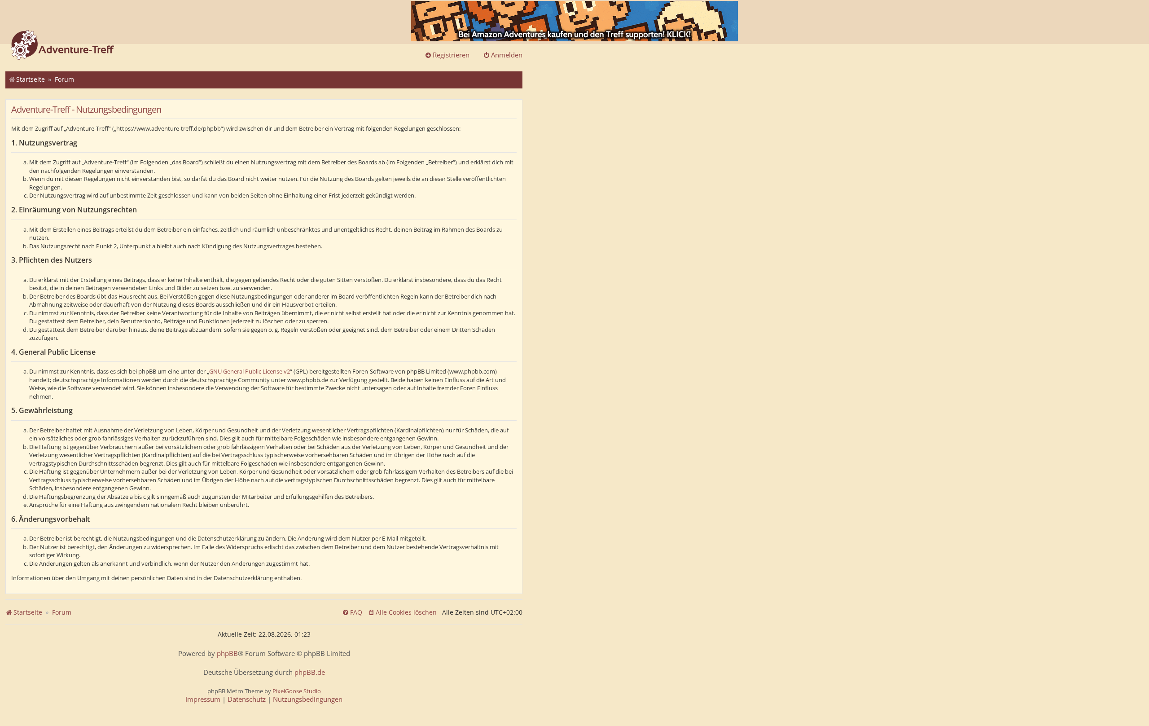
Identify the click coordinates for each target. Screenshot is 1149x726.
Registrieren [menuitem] (451, 54)
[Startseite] (62, 46)
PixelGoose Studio (296, 691)
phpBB (227, 653)
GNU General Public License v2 (249, 371)
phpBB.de (309, 672)
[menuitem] (402, 612)
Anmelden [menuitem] (506, 54)
